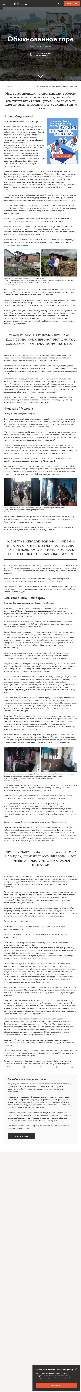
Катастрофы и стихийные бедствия (49, 86)
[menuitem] (3, 3)
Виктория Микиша (43, 45)
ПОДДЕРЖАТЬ (56, 1385)
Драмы (65, 86)
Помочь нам (72, 4)
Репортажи (73, 86)
